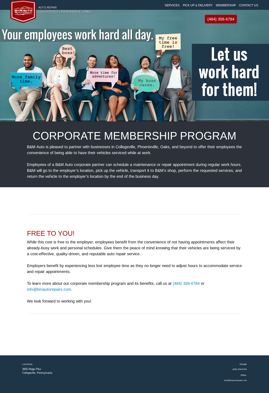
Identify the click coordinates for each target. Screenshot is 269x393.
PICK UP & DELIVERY (198, 5)
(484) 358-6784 (220, 19)
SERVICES (172, 5)
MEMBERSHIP (226, 5)
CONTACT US (248, 5)
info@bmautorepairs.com (49, 289)
